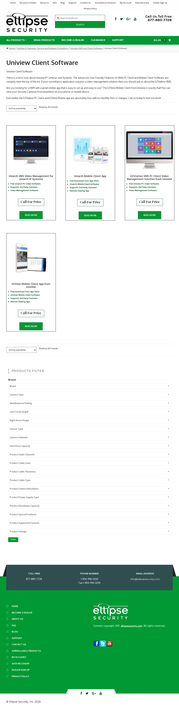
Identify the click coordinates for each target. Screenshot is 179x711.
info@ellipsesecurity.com (145, 579)
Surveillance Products (105, 3)
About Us (44, 3)
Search (80, 24)
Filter (13, 539)
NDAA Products (44, 40)
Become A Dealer (28, 3)
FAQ (55, 3)
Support (72, 3)
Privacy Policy (90, 8)
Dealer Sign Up (160, 3)
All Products (15, 40)
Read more (31, 215)
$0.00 (159, 40)
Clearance (98, 40)
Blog (62, 3)
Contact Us (85, 3)
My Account (125, 3)
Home (13, 3)
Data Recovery (142, 3)
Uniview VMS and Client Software (86, 48)
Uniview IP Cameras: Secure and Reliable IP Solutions (42, 48)
